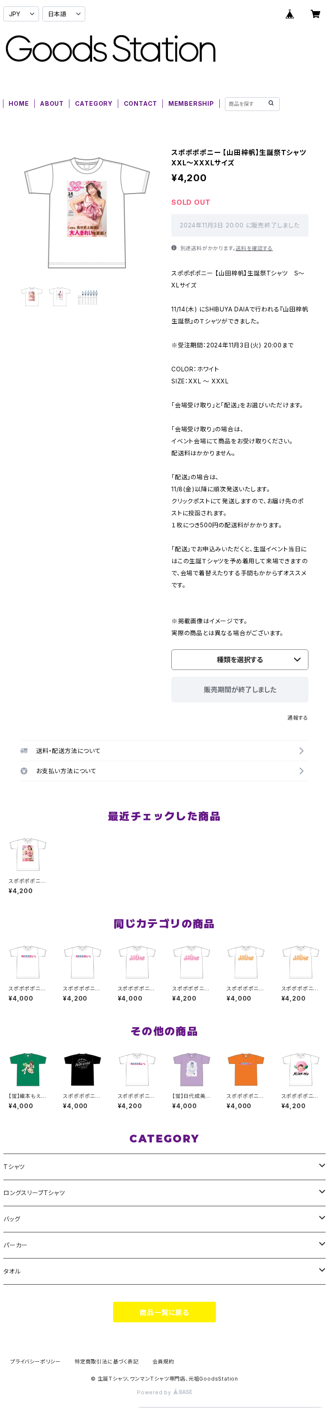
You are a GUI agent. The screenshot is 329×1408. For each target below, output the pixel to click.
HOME (19, 103)
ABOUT (52, 103)
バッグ (11, 1219)
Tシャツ (14, 1166)
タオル (12, 1271)
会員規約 (163, 1361)
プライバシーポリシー (35, 1361)
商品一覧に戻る (164, 1312)
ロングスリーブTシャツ (34, 1192)
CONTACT (141, 103)
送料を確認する (254, 248)
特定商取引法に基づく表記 (107, 1361)
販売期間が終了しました (240, 689)
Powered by (155, 1392)
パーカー (15, 1245)
